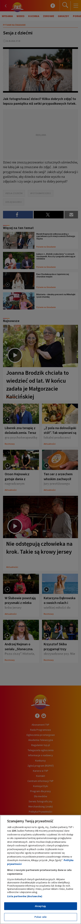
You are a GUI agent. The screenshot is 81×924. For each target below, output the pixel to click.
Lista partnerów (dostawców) (24, 896)
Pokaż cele (40, 917)
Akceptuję (40, 906)
